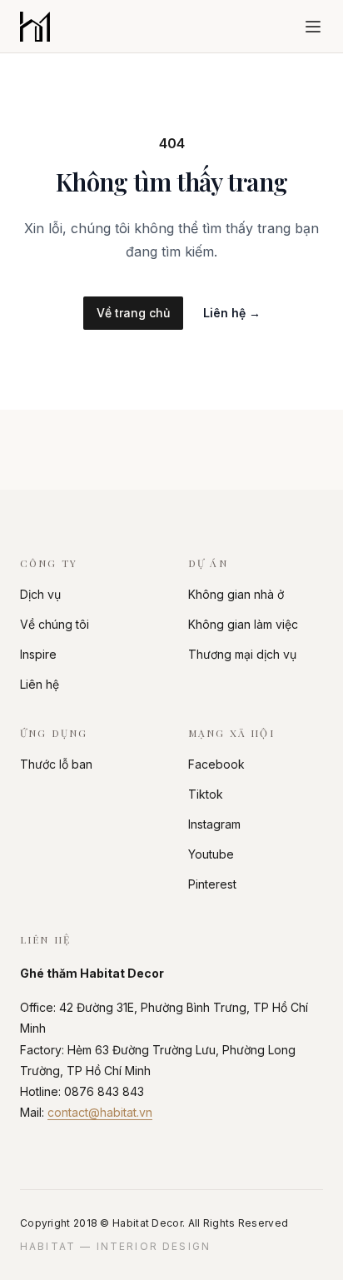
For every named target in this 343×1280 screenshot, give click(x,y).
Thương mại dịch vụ (242, 654)
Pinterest (212, 884)
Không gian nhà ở (236, 594)
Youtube (211, 854)
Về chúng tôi (54, 624)
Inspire (38, 654)
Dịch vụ (40, 594)
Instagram (214, 824)
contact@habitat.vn (99, 1112)
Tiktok (205, 794)
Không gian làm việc (243, 624)
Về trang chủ (133, 313)
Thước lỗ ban (56, 764)
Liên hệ (232, 313)
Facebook (216, 764)
